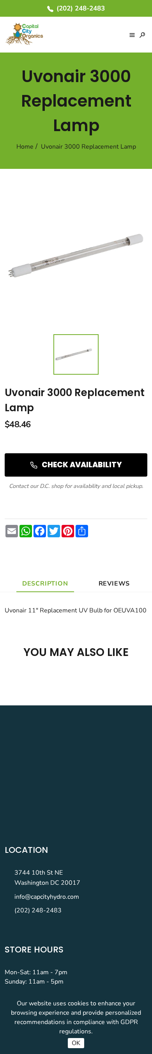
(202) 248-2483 (38, 910)
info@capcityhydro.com (46, 897)
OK (76, 1043)
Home (25, 146)
